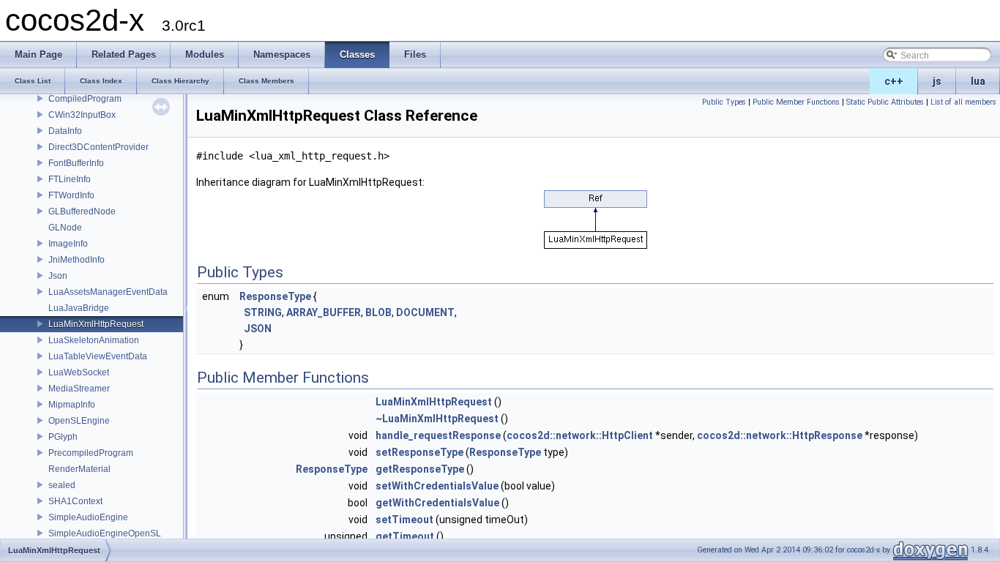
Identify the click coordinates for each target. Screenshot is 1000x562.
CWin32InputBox (82, 115)
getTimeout (405, 536)
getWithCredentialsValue (437, 503)
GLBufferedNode (82, 211)
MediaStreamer (79, 388)
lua (978, 81)
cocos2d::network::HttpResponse (779, 435)
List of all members (963, 102)
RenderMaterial (79, 469)
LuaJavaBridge (78, 308)
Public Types (724, 102)
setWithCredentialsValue (437, 486)
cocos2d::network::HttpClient (580, 435)
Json (57, 276)
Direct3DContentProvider (98, 147)
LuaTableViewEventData (97, 356)
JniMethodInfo (76, 260)
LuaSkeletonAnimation (93, 340)
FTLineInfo (69, 179)
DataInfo (65, 131)
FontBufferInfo (76, 163)
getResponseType (420, 469)
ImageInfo (68, 244)
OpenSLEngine (79, 421)
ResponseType (275, 296)
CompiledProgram (85, 99)
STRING (263, 312)
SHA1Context (75, 501)
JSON (258, 328)
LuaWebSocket (78, 372)
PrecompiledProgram (90, 453)
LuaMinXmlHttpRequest (95, 324)
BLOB (378, 312)
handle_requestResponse (438, 435)
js (937, 81)
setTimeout (404, 519)
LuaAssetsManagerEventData (108, 292)
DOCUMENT (425, 312)
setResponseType (419, 452)
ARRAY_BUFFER (323, 312)
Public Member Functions (796, 102)
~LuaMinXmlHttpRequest (437, 418)
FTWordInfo (71, 195)
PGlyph (63, 437)
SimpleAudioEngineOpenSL (104, 533)
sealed (61, 485)
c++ (893, 81)
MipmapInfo (71, 405)
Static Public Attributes (885, 102)
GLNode (65, 227)
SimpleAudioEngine (88, 517)
